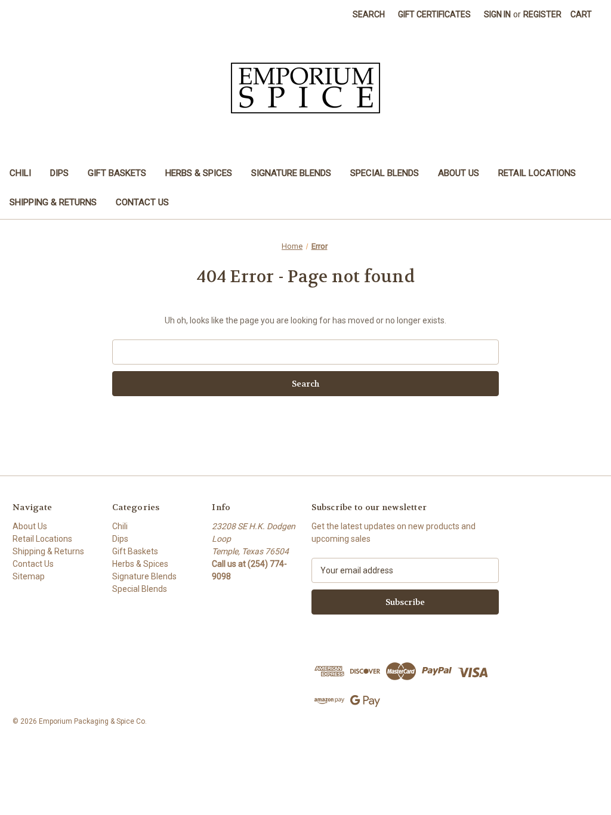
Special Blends (384, 173)
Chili (20, 173)
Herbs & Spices (198, 173)
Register (542, 14)
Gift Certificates (434, 14)
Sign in (497, 14)
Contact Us (142, 202)
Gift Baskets (117, 173)
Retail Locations (537, 173)
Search (369, 14)
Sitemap (29, 576)
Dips (59, 173)
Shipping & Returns (53, 202)
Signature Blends (291, 173)
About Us (458, 173)
